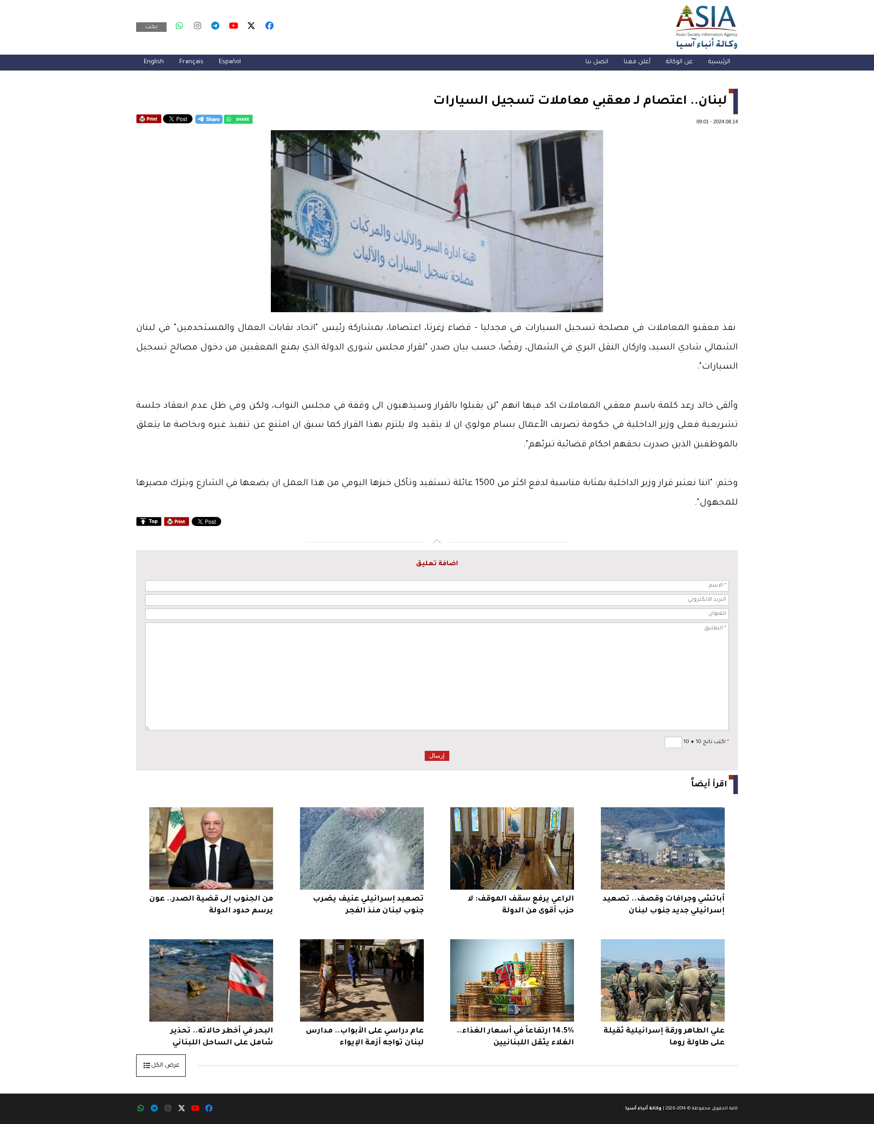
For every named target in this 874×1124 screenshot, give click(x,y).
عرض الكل (165, 1065)
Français (191, 62)
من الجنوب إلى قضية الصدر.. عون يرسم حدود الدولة (211, 905)
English (154, 62)
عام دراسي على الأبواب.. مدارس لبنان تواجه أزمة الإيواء (365, 1037)
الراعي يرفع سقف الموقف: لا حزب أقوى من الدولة (520, 905)
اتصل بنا (596, 62)
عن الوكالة (679, 62)
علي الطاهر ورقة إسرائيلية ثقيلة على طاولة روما (664, 1037)
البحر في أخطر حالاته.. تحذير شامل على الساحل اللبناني (221, 1037)
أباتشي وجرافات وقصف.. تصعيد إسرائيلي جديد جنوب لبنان (664, 905)
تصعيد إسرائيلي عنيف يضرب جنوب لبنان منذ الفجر (368, 905)
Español (230, 62)
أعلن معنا (637, 62)
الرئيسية (719, 62)
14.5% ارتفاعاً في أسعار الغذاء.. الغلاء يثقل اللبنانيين (515, 1037)
